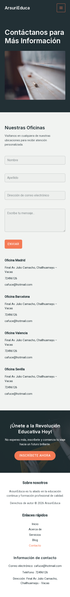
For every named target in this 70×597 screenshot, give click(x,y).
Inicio (35, 524)
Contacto (35, 545)
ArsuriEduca (17, 7)
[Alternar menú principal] (61, 8)
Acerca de (35, 529)
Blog (35, 540)
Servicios (35, 535)
